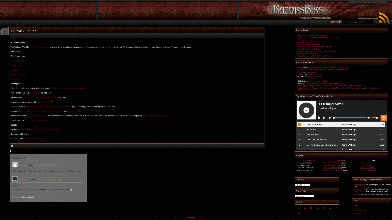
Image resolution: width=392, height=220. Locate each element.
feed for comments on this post (25, 151)
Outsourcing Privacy (306, 40)
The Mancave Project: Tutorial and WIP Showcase (317, 51)
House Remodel (309, 160)
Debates (367, 2)
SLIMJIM (301, 74)
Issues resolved (311, 72)
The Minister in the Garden (36, 120)
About (359, 2)
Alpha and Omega (18, 74)
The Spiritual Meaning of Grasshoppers (39, 97)
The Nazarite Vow (358, 86)
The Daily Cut (28, 146)
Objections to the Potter (307, 54)
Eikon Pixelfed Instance (332, 168)
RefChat (357, 194)
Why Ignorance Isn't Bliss (318, 81)
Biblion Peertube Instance (332, 170)
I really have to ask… (315, 74)
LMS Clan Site (359, 192)
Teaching (382, 2)
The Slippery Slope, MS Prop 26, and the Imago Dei (324, 83)
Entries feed (358, 208)
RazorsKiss (33, 179)
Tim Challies (16, 79)
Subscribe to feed (369, 15)
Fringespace (364, 163)
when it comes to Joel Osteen (155, 116)
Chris (300, 72)
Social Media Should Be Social (309, 49)
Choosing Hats (365, 165)
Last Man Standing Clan (368, 170)
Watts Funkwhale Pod (331, 165)
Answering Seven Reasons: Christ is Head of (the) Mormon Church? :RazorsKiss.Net (330, 88)
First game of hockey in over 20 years (312, 35)
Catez (31, 165)
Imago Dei (15, 70)
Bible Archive (16, 65)
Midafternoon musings (33, 139)
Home (353, 2)
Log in (356, 206)
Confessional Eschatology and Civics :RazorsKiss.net (318, 70)
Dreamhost (200, 217)
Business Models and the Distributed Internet (315, 47)
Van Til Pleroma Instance (332, 163)
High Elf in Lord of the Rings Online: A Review (315, 56)
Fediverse (341, 160)
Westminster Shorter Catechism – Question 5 (86, 111)
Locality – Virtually (305, 42)
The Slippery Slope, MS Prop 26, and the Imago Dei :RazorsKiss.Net (323, 86)
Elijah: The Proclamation (36, 116)
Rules (374, 2)
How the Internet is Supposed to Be (311, 44)
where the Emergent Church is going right (73, 88)
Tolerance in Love (44, 102)
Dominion (344, 70)
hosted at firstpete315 (39, 47)
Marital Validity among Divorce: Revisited (42, 107)
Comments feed (360, 211)
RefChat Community (367, 168)
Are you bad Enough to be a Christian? (45, 129)
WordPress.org (359, 213)
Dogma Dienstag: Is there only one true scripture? (42, 111)
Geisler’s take (35, 93)
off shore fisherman (18, 61)
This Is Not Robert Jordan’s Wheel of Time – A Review (318, 37)
